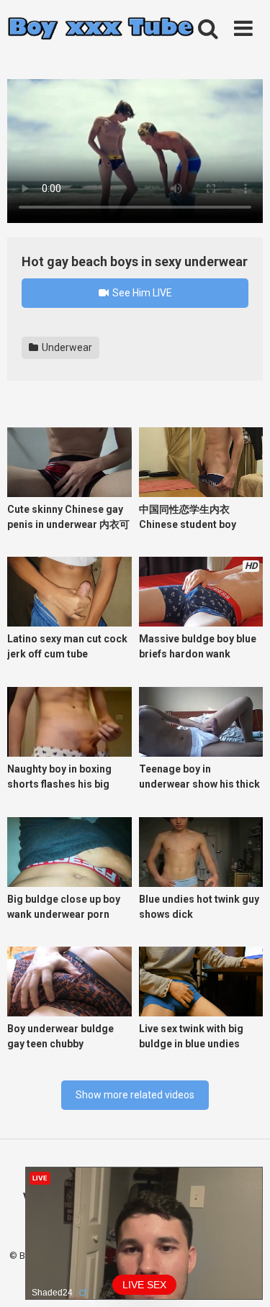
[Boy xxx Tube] (100, 29)
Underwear (66, 347)
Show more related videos (135, 1095)
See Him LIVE (141, 293)
